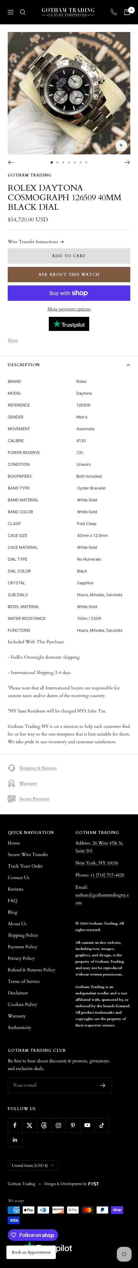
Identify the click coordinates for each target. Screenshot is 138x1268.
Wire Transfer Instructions (33, 242)
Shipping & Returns (38, 768)
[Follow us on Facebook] (15, 1125)
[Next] (127, 162)
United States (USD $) (30, 1165)
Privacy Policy (21, 958)
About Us (17, 924)
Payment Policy (22, 947)
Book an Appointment (31, 1252)
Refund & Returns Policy (31, 970)
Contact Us (18, 878)
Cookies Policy (22, 1004)
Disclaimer (18, 993)
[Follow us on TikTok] (101, 1125)
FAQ (12, 901)
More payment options (69, 309)
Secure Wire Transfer (28, 855)
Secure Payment (34, 799)
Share (13, 340)
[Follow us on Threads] (44, 1125)
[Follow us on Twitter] (29, 1125)
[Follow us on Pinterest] (72, 1125)
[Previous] (10, 162)
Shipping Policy (23, 935)
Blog (12, 912)
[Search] (23, 12)
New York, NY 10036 (96, 863)
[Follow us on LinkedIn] (15, 1139)
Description (24, 364)
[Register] (103, 1085)
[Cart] (127, 12)
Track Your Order (25, 866)
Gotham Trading (30, 175)
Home (14, 843)
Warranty (28, 783)
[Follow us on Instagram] (58, 1125)
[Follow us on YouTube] (87, 1125)
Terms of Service (23, 981)
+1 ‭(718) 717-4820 (107, 875)
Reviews (15, 889)
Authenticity (19, 1028)
